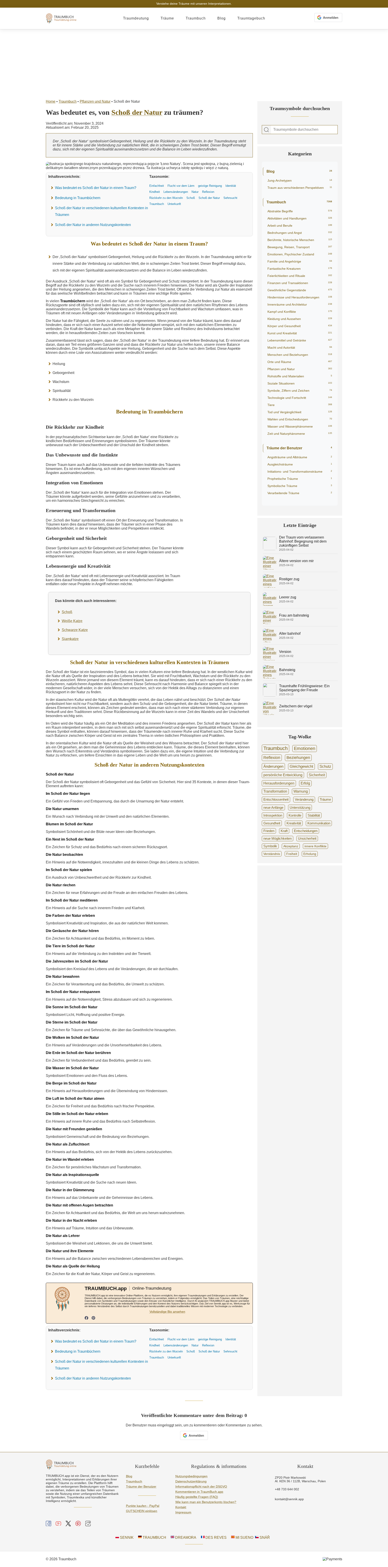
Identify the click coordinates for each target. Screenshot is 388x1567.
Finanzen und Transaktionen (299, 283)
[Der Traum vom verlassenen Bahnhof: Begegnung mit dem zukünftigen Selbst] (269, 549)
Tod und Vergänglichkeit (299, 412)
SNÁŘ (264, 1537)
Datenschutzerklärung (191, 1481)
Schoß (67, 612)
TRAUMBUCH (154, 1537)
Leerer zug (287, 597)
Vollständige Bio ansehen (167, 1311)
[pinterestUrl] (93, 1318)
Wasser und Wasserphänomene (299, 426)
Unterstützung (300, 807)
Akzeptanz (290, 846)
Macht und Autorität (299, 347)
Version (285, 652)
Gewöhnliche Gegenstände (299, 290)
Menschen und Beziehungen (299, 354)
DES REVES (216, 1537)
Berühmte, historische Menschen (299, 240)
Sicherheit (317, 775)
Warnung (300, 791)
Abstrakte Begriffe (299, 211)
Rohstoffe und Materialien (299, 376)
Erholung (309, 854)
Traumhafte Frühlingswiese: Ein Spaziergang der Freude (304, 688)
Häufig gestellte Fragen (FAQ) (196, 1497)
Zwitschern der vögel (295, 706)
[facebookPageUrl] (86, 1318)
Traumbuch (196, 18)
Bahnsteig (287, 670)
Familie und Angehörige (299, 261)
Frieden (268, 831)
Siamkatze (70, 639)
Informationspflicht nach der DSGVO (201, 1486)
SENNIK (126, 1537)
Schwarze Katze (75, 630)
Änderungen (273, 766)
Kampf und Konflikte (299, 311)
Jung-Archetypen (299, 180)
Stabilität (314, 815)
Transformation (275, 791)
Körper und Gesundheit (299, 326)
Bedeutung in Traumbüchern (77, 198)
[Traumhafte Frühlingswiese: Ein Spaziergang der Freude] (269, 695)
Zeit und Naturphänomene (299, 433)
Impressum (183, 1512)
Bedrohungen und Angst (299, 233)
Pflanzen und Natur (95, 101)
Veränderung (304, 799)
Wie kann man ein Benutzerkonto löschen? (205, 1502)
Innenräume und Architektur (299, 304)
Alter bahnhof (289, 633)
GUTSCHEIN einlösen (141, 1511)
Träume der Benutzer (299, 448)
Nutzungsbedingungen (191, 1476)
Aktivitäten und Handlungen (299, 218)
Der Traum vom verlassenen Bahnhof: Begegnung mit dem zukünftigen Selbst (302, 541)
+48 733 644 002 (287, 1489)
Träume (167, 18)
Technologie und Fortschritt (299, 398)
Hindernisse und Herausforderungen (299, 297)
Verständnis (271, 854)
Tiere (299, 405)
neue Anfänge (273, 807)
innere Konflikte (315, 846)
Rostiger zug (289, 579)
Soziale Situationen (299, 383)
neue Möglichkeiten (277, 838)
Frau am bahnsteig (294, 615)
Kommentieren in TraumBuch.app (199, 1491)
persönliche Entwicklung (282, 775)
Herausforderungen (278, 783)
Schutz (325, 766)
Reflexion (271, 757)
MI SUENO (244, 1537)
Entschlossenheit (276, 799)
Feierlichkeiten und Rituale (299, 276)
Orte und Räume (299, 362)
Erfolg (305, 783)
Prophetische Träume (299, 478)
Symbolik (270, 846)
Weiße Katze (72, 621)
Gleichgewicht (301, 766)
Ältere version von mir (296, 561)
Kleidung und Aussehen (299, 319)
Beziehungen (298, 757)
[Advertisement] (194, 63)
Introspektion (272, 815)
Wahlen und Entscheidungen (299, 419)
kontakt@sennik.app (289, 1499)
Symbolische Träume (299, 486)
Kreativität (294, 823)
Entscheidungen (305, 831)
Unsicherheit (307, 838)
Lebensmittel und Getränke (299, 340)
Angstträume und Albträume (299, 457)
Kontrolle (295, 815)
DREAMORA (185, 1537)
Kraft (284, 831)
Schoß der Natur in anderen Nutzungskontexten (93, 225)
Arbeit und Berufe (299, 225)
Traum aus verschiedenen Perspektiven (299, 187)
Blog (221, 18)
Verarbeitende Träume (299, 493)
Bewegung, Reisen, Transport (299, 247)
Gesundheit (271, 823)
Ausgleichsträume (299, 464)
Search (266, 129)
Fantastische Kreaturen (299, 268)
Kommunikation (318, 823)
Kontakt (180, 1507)
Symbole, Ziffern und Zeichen (299, 390)
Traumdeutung (136, 18)
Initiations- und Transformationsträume (299, 471)
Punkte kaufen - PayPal (142, 1506)
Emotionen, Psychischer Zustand (299, 254)
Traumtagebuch (251, 18)
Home (50, 101)
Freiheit (291, 854)
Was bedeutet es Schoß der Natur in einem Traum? (95, 188)
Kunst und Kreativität (299, 333)
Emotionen (304, 748)
